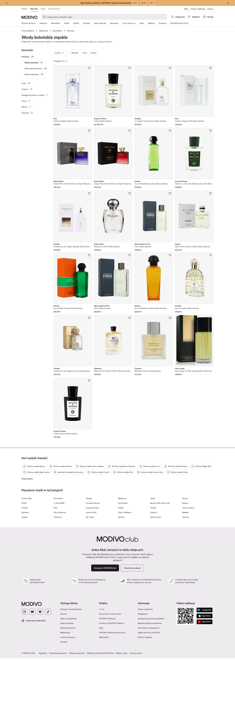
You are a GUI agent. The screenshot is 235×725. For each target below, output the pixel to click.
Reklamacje (65, 632)
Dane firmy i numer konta (110, 614)
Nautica (153, 512)
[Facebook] (40, 612)
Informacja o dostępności (148, 628)
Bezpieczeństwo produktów (150, 623)
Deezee (89, 498)
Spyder (25, 517)
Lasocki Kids (91, 512)
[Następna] (228, 3)
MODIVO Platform (107, 618)
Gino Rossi (58, 498)
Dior (56, 507)
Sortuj (57, 53)
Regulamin (43, 653)
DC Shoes (90, 517)
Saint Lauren (155, 517)
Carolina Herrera (93, 503)
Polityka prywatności (77, 653)
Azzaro (185, 498)
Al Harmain (123, 503)
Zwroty (63, 614)
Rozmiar (74, 53)
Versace (185, 517)
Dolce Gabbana (124, 512)
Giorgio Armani (92, 507)
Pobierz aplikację (198, 9)
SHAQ (120, 507)
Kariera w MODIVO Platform (111, 623)
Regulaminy (104, 637)
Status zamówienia (68, 618)
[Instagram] (24, 612)
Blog (186, 9)
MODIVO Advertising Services (112, 632)
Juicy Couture (188, 507)
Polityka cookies (122, 653)
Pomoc (210, 9)
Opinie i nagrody (145, 637)
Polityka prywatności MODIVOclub (100, 653)
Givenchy (58, 517)
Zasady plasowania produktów (151, 618)
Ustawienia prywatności (58, 653)
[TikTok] (48, 612)
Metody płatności (68, 628)
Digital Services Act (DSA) (149, 632)
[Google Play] (204, 610)
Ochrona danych (136, 653)
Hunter (153, 507)
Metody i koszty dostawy (71, 609)
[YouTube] (32, 612)
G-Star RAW (59, 503)
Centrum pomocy (67, 637)
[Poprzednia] (7, 3)
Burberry (25, 512)
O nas (101, 609)
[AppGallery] (204, 621)
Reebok (185, 512)
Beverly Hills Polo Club (160, 503)
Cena (84, 53)
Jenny (152, 498)
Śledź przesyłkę (66, 623)
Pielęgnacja (142, 614)
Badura (185, 503)
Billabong (122, 498)
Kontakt (63, 642)
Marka (94, 53)
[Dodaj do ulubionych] (89, 68)
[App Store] (204, 615)
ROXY (24, 503)
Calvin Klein (27, 498)
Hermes (121, 517)
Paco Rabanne (60, 512)
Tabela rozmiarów (145, 609)
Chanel (25, 507)
